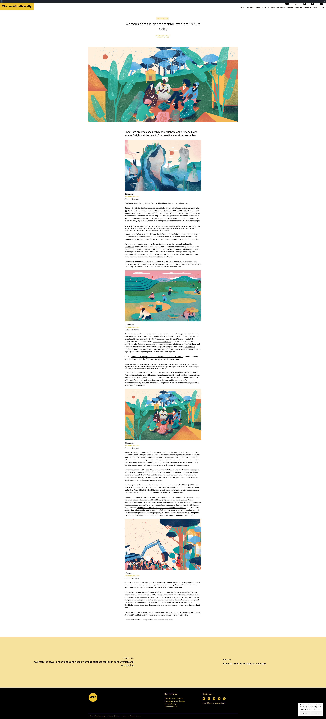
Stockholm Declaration (180, 221)
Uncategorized (162, 18)
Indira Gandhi (140, 239)
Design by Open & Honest (131, 716)
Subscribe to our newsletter (174, 698)
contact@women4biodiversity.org (214, 703)
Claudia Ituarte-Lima (135, 203)
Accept (305, 713)
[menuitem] (1, 1)
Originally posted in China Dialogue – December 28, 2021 (167, 203)
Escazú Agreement (176, 502)
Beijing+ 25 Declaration (156, 457)
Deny (316, 713)
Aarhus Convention (154, 502)
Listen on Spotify (170, 704)
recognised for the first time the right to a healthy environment (161, 507)
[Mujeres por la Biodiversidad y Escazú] (244, 662)
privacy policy (316, 709)
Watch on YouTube (171, 707)
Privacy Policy (113, 716)
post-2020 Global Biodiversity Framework (162, 470)
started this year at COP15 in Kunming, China (147, 472)
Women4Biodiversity (163, 35)
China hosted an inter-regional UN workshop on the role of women (157, 356)
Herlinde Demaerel (132, 196)
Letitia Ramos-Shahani (162, 341)
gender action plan (191, 470)
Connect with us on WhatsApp (175, 701)
